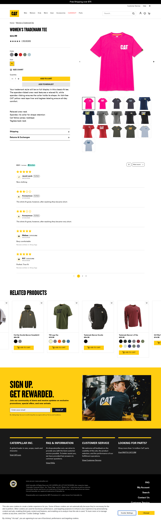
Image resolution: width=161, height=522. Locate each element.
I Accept (146, 513)
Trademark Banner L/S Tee (128, 335)
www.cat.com (30, 481)
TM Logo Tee (53, 335)
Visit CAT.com (15, 455)
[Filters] (129, 164)
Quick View (28, 329)
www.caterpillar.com (41, 481)
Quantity (13, 75)
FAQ (144, 6)
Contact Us (144, 498)
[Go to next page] (86, 276)
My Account (143, 488)
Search (146, 493)
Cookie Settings (127, 513)
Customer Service (133, 6)
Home (12, 23)
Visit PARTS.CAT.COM (127, 452)
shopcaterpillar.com (14, 13)
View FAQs (50, 463)
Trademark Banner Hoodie (93, 335)
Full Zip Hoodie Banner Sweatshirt (26, 335)
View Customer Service (91, 460)
